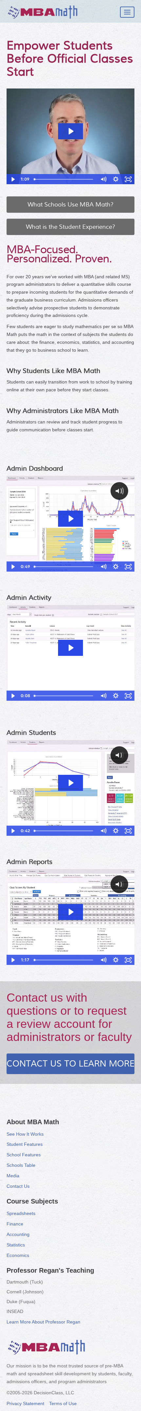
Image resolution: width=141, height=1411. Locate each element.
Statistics (16, 1244)
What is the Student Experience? (70, 226)
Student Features (25, 1144)
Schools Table (21, 1165)
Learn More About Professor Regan (43, 1321)
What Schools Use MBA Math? (70, 204)
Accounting (18, 1234)
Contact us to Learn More (70, 1063)
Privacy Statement (25, 1403)
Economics (18, 1255)
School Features (24, 1154)
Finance (15, 1223)
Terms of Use (63, 1403)
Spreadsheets (21, 1213)
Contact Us (18, 1186)
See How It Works (25, 1134)
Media (13, 1175)
